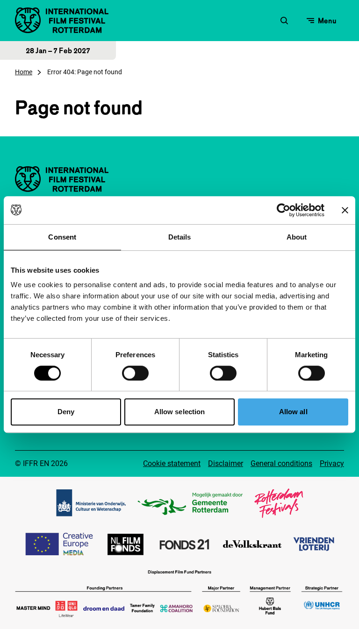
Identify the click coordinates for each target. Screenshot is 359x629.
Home (23, 72)
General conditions (281, 463)
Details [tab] (179, 237)
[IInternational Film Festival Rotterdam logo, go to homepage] (61, 20)
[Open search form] (284, 20)
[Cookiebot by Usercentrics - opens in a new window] (283, 210)
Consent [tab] (62, 237)
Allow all (293, 412)
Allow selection (179, 412)
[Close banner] (345, 210)
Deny (65, 412)
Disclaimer (225, 463)
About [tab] (297, 237)
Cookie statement (172, 463)
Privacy (332, 463)
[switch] (135, 373)
